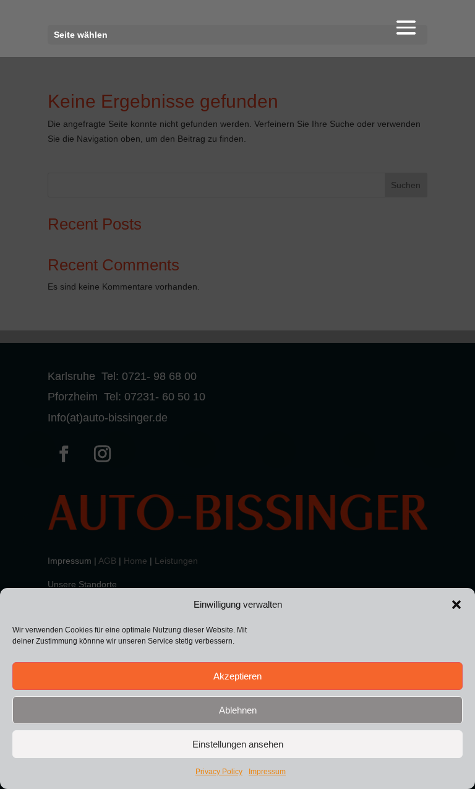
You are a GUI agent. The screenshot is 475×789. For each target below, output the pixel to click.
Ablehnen (238, 710)
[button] (456, 604)
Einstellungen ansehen (237, 744)
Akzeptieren (237, 676)
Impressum (267, 771)
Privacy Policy (218, 771)
